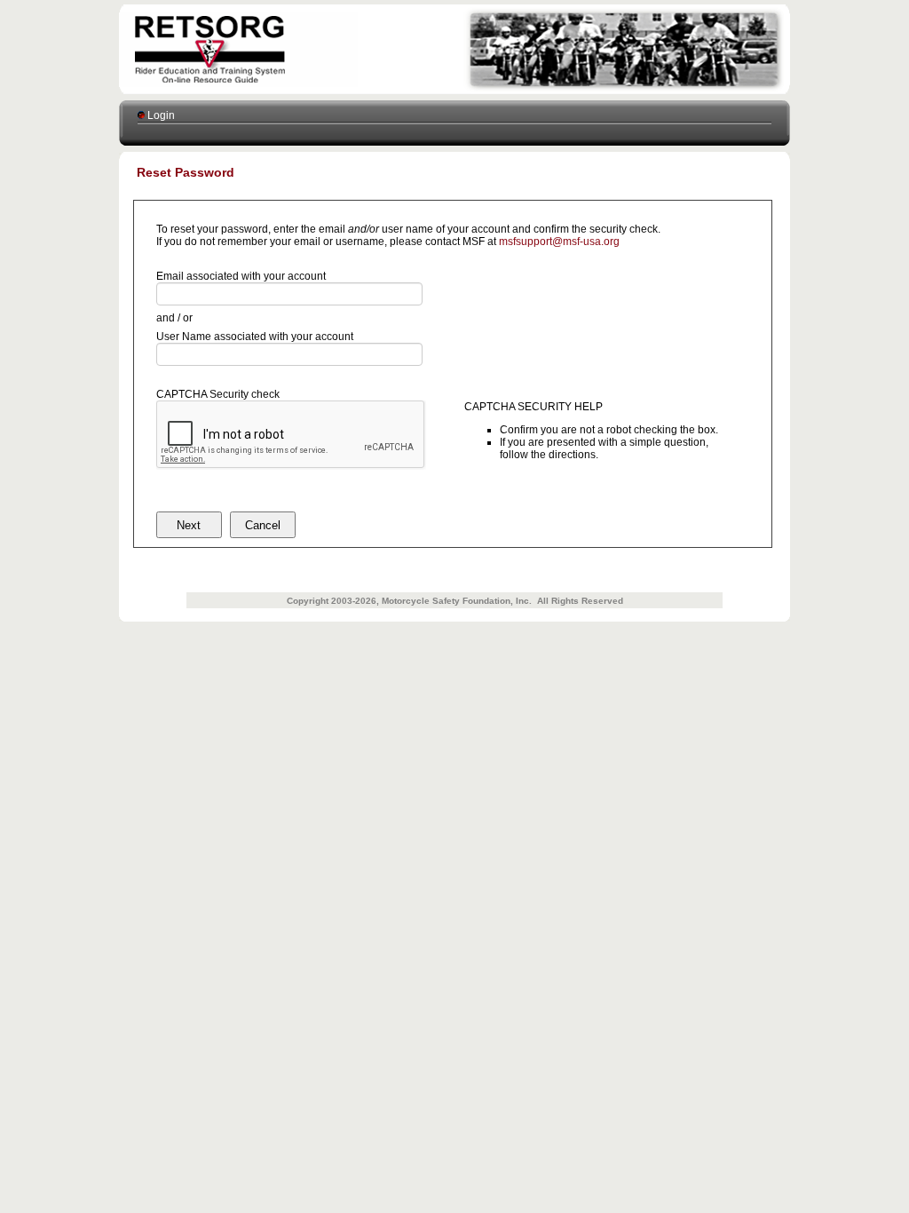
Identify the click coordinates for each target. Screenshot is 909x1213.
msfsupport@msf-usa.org (559, 241)
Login (160, 115)
